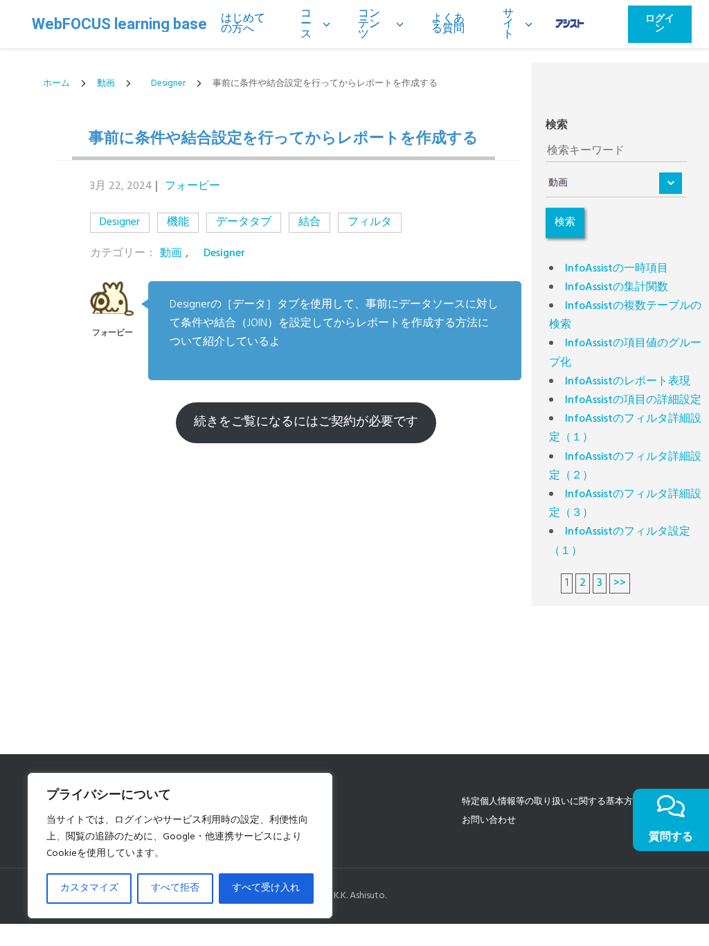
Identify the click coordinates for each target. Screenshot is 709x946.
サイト (508, 24)
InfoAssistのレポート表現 (627, 382)
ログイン (659, 24)
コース (306, 24)
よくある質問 (448, 24)
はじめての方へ (243, 24)
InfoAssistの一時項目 (616, 269)
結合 (309, 222)
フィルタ (370, 222)
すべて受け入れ (266, 888)
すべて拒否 (175, 888)
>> (619, 583)
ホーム (56, 83)
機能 (178, 222)
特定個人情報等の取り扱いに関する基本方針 (552, 801)
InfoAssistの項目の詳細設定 (633, 400)
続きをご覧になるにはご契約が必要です (306, 422)
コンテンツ (369, 24)
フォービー (192, 186)
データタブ (243, 222)
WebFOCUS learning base (119, 24)
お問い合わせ (489, 820)
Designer (164, 83)
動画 (106, 83)
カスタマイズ (89, 888)
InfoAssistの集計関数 (616, 287)
